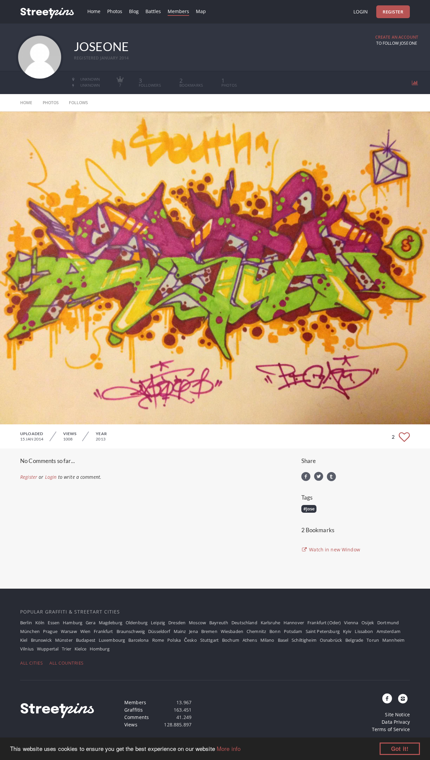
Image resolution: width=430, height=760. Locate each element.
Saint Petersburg (323, 631)
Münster (64, 640)
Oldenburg (136, 623)
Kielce (80, 649)
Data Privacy (396, 722)
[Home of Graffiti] (47, 12)
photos (51, 102)
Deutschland (244, 623)
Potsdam (293, 631)
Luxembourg (112, 640)
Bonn (275, 631)
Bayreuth (218, 623)
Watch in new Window (334, 549)
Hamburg (72, 623)
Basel (283, 640)
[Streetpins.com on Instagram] (403, 699)
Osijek (367, 623)
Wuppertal (47, 649)
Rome (158, 640)
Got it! (399, 749)
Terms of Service (391, 729)
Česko (190, 640)
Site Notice (397, 714)
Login (360, 11)
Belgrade (354, 640)
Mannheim (393, 640)
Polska (174, 640)
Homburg (100, 649)
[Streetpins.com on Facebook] (387, 699)
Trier (66, 649)
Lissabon (364, 631)
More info (229, 748)
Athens (250, 640)
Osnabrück (331, 640)
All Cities (31, 663)
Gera (90, 623)
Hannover (294, 623)
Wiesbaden (232, 631)
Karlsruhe (270, 623)
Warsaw (69, 631)
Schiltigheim (304, 640)
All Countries (66, 663)
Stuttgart (209, 640)
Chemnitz (256, 631)
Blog (134, 11)
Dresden (176, 623)
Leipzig (158, 623)
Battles (153, 11)
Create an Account (396, 37)
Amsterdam (388, 631)
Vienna (351, 623)
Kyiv (347, 631)
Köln (40, 623)
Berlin (26, 623)
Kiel (24, 640)
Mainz (180, 631)
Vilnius (27, 649)
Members (178, 11)
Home (93, 11)
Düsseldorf (159, 631)
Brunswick (41, 640)
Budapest (85, 640)
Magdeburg (110, 623)
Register (393, 12)
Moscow (197, 623)
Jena (193, 631)
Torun (373, 640)
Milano (267, 640)
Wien (85, 631)
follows (78, 102)
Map (201, 11)
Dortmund (388, 623)
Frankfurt (103, 631)
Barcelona (138, 640)
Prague (50, 631)
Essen (53, 623)
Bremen (209, 631)
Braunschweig (131, 631)
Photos (114, 11)
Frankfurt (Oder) (324, 623)
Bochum (230, 640)
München (30, 631)
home (26, 102)
